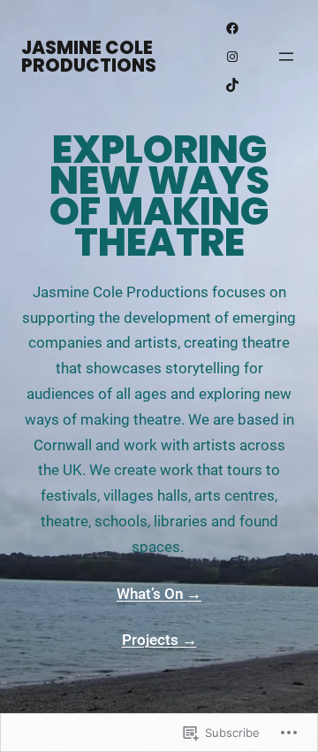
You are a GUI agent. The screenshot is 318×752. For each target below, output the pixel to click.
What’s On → (159, 593)
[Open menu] (286, 56)
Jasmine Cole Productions (88, 56)
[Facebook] (232, 28)
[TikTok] (232, 85)
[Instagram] (232, 57)
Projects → (159, 639)
